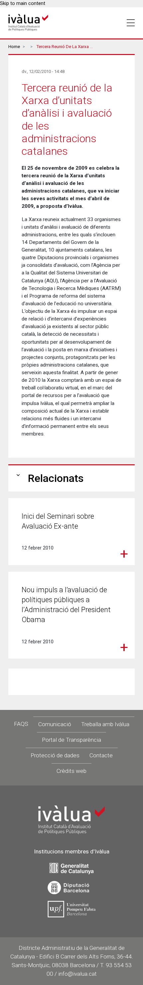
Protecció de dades (55, 755)
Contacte (101, 755)
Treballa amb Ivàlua (105, 724)
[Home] (28, 22)
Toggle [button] (131, 23)
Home (14, 46)
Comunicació (54, 724)
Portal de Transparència (71, 739)
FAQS (21, 724)
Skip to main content (22, 3)
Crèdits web (71, 771)
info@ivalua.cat (77, 973)
